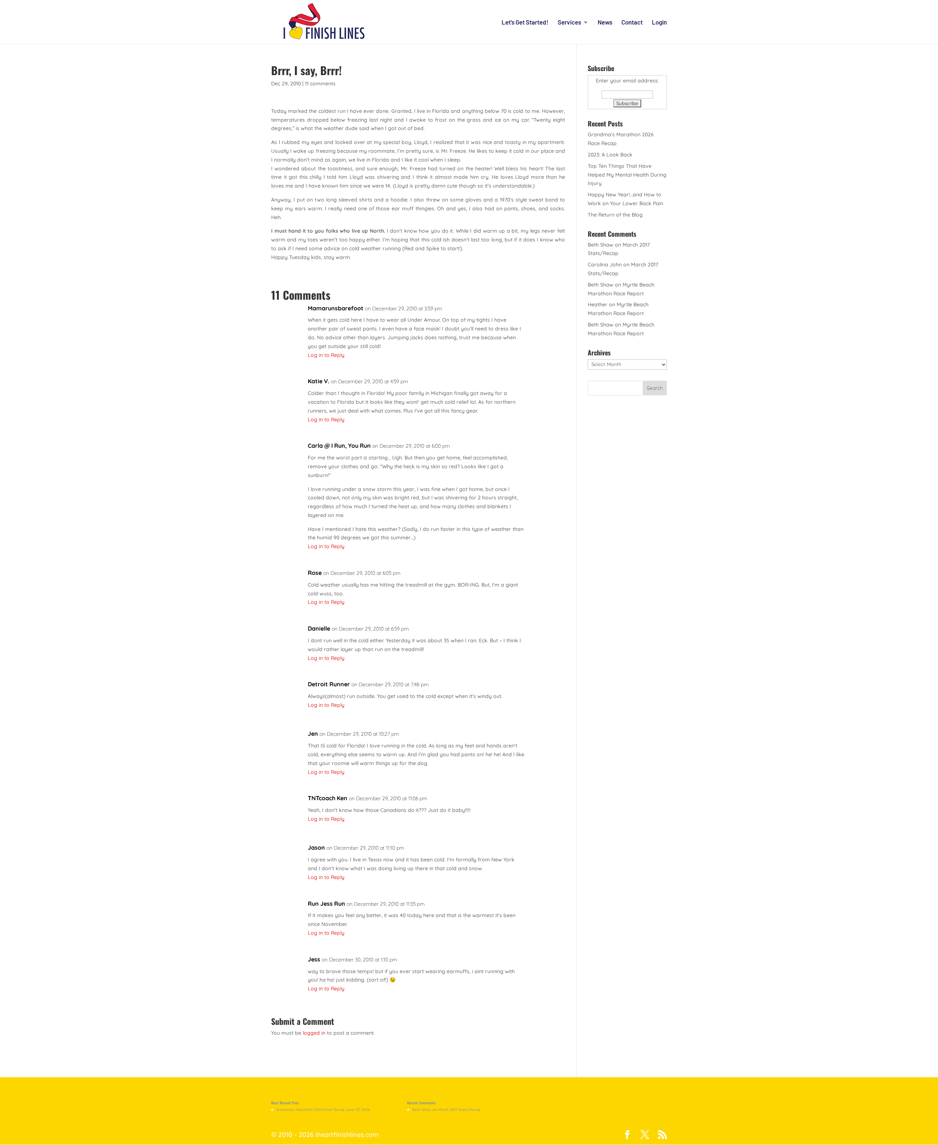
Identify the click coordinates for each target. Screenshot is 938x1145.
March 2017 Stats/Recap (459, 1109)
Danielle (319, 628)
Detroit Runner (329, 684)
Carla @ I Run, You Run (339, 445)
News (605, 22)
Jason (316, 847)
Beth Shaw (600, 244)
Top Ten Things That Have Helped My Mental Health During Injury (627, 175)
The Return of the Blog (615, 214)
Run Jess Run (326, 903)
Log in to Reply (326, 355)
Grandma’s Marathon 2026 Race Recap (310, 1109)
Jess (314, 959)
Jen (313, 733)
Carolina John (605, 264)
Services (569, 22)
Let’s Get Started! (525, 22)
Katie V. (318, 381)
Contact (632, 22)
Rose (315, 572)
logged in (314, 1033)
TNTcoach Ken (327, 798)
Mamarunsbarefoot (335, 308)
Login (659, 22)
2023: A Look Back (610, 154)
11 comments (320, 83)
